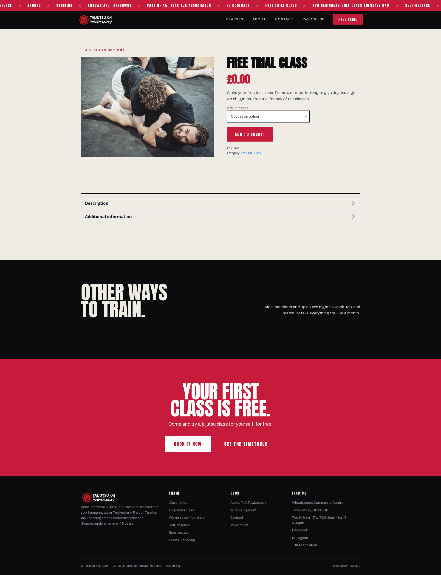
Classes (235, 19)
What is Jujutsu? (243, 510)
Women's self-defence (187, 517)
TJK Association (304, 545)
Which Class (238, 107)
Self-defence (179, 525)
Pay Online (314, 19)
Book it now (188, 443)
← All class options (103, 50)
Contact (284, 19)
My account (239, 525)
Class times (178, 502)
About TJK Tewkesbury (248, 502)
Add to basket (250, 134)
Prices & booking (182, 540)
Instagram (300, 538)
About (259, 19)
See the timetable (245, 443)
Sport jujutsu (179, 532)
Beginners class (181, 510)
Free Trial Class (251, 153)
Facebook (300, 530)
